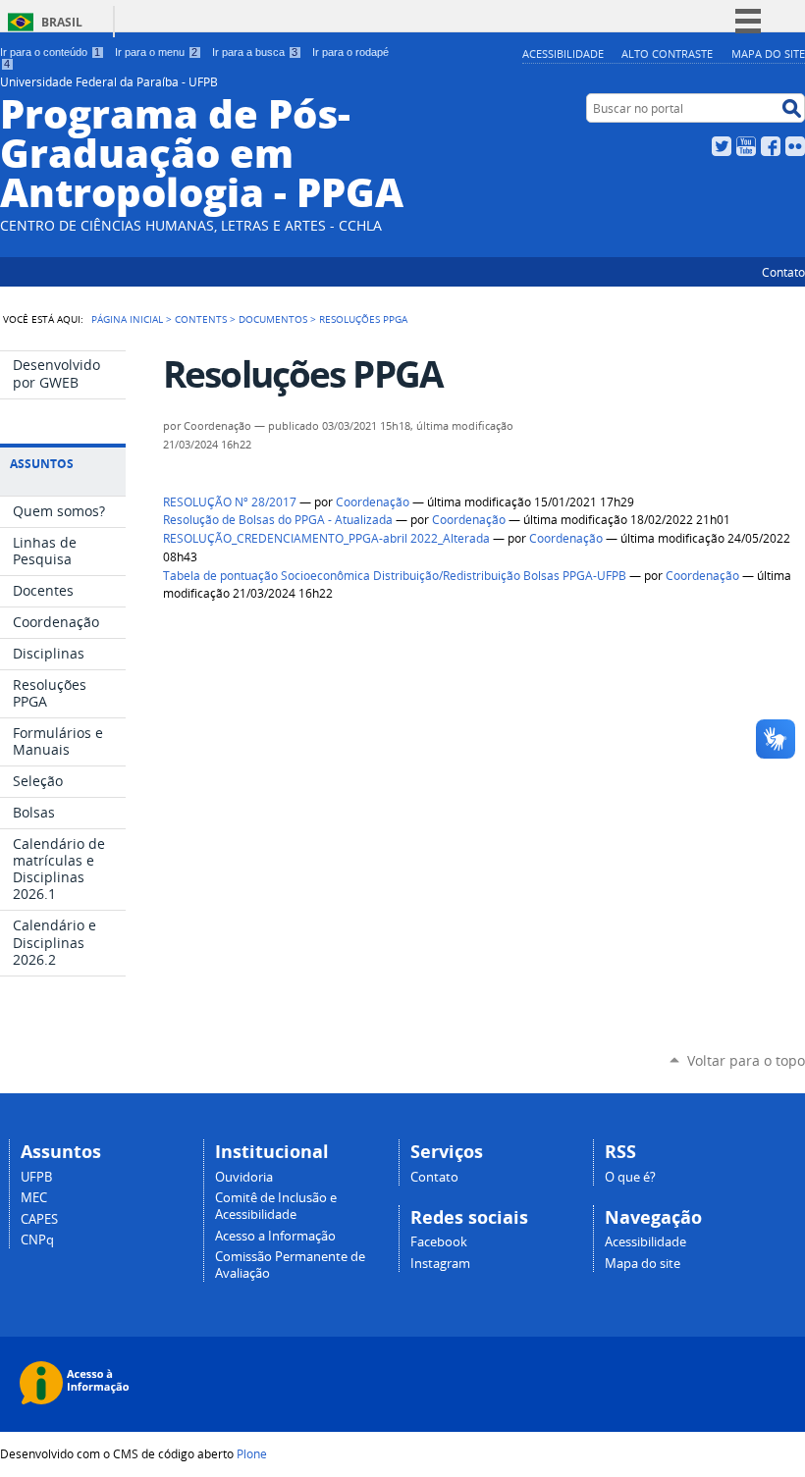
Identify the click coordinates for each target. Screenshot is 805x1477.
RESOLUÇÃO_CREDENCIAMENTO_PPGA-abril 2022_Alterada (326, 538)
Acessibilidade (563, 53)
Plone (252, 1453)
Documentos (273, 319)
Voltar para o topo (746, 1060)
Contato (783, 272)
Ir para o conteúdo (50, 52)
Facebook (770, 146)
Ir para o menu (156, 52)
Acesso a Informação (275, 1236)
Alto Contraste (667, 53)
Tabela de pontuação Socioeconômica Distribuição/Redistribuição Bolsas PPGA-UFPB (394, 575)
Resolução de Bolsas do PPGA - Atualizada (278, 519)
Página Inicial (127, 319)
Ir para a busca (254, 52)
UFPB (36, 1177)
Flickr (795, 146)
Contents (201, 319)
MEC (34, 1197)
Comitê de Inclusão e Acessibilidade (276, 1206)
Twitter (721, 146)
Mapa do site (768, 53)
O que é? (630, 1177)
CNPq (37, 1240)
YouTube (746, 146)
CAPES (39, 1219)
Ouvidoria (244, 1177)
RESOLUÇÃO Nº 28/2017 (229, 502)
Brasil (61, 22)
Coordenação (372, 502)
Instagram (440, 1263)
